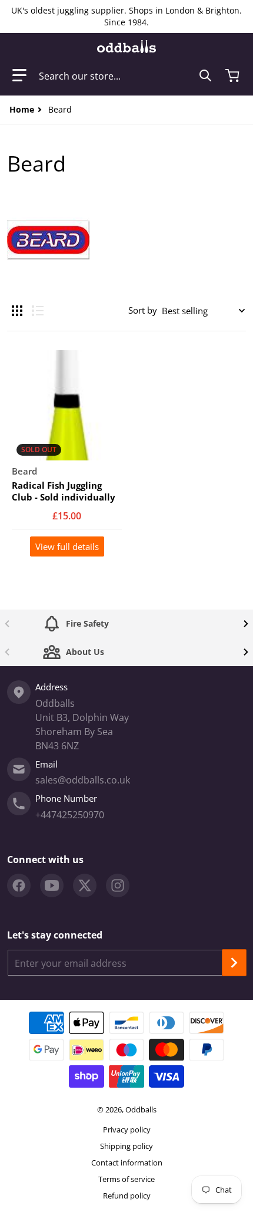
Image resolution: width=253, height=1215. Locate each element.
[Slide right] (246, 624)
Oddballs (141, 1109)
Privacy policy (127, 1129)
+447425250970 (69, 814)
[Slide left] (7, 624)
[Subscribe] (234, 962)
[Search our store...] (205, 75)
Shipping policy (126, 1146)
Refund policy (127, 1195)
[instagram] (117, 885)
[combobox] (125, 75)
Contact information (126, 1162)
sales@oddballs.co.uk (82, 779)
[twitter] (84, 885)
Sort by (142, 310)
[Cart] (233, 75)
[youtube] (52, 885)
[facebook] (19, 885)
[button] (19, 75)
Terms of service (126, 1179)
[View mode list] (37, 311)
